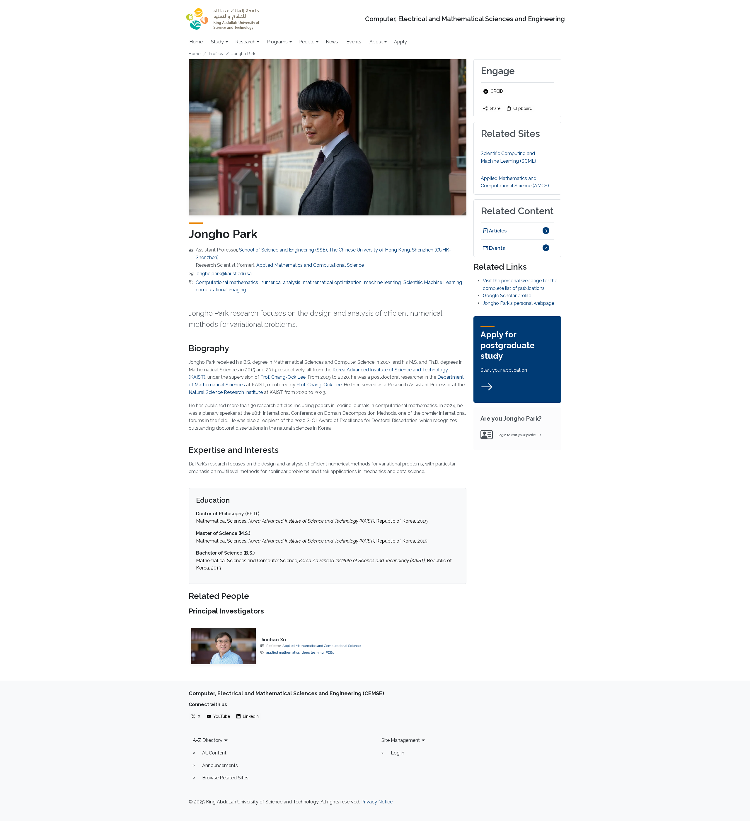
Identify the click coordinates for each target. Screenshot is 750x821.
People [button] (306, 42)
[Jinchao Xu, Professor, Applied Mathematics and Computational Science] (223, 646)
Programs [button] (277, 42)
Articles (497, 231)
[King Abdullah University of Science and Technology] (222, 19)
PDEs (330, 652)
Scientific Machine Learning (432, 282)
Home (196, 42)
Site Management (400, 740)
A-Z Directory (207, 740)
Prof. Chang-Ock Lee (283, 377)
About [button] (376, 42)
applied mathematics (283, 652)
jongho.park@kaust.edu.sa (224, 273)
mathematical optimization (332, 282)
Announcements (220, 765)
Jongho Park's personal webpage (518, 303)
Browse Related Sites (225, 778)
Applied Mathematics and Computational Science (310, 265)
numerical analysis (280, 282)
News (332, 42)
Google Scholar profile (507, 295)
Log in (397, 753)
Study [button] (217, 42)
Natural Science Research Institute (226, 392)
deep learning (313, 652)
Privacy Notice (377, 802)
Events (353, 42)
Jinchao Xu (273, 639)
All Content (214, 753)
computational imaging (221, 290)
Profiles (216, 53)
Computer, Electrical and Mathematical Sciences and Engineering (465, 19)
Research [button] (245, 42)
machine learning (382, 282)
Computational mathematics (227, 282)
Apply (400, 42)
